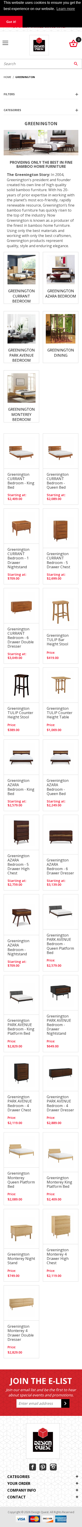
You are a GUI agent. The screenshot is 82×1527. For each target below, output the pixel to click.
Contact (16, 1497)
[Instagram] (53, 1467)
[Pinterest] (42, 1467)
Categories (12, 110)
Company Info (21, 1490)
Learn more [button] (65, 9)
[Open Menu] (5, 43)
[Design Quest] (39, 44)
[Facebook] (32, 1467)
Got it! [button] (11, 22)
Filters (9, 94)
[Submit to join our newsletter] (65, 1403)
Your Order (18, 1483)
